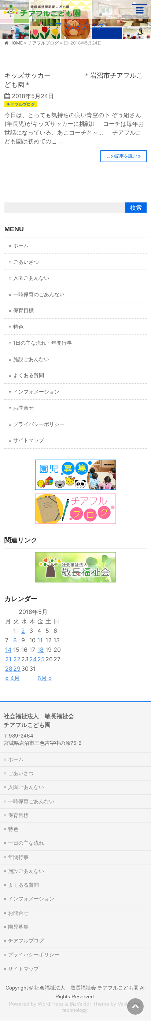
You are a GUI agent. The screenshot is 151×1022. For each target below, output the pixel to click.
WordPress (50, 1004)
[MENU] (139, 10)
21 (8, 659)
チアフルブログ (21, 104)
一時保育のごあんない (39, 294)
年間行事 (18, 857)
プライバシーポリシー (39, 424)
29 (17, 668)
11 (40, 640)
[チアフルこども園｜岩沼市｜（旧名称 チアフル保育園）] (42, 9)
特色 (18, 327)
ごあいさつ (26, 262)
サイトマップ (28, 440)
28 (8, 668)
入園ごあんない (31, 278)
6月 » (44, 678)
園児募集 (18, 927)
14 (8, 649)
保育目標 (23, 310)
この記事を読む (121, 156)
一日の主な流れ (26, 843)
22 (17, 659)
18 (40, 649)
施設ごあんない (31, 359)
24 (33, 659)
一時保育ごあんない (31, 801)
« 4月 (12, 678)
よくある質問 (28, 375)
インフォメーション (36, 392)
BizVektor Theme (89, 1004)
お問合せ (23, 408)
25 (41, 659)
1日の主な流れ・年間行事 (42, 343)
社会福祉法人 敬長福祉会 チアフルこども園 (86, 988)
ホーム (21, 245)
